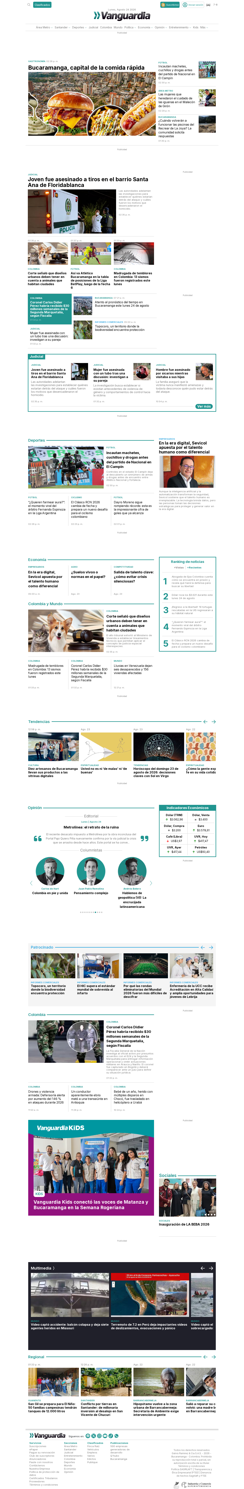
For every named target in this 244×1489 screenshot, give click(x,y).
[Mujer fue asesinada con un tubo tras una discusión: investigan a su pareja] (142, 371)
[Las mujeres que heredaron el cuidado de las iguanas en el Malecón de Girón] (207, 97)
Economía (144, 27)
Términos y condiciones (43, 1484)
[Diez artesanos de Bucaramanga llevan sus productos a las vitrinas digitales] (53, 747)
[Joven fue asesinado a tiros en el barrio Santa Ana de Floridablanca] (72, 211)
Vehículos (93, 1449)
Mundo (118, 27)
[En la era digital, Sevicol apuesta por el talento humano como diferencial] (187, 472)
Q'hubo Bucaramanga (118, 1457)
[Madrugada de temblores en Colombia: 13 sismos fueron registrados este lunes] (134, 253)
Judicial (93, 27)
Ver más (204, 406)
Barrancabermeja (145, 1400)
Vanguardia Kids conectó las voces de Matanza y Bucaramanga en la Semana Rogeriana (91, 1204)
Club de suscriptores (41, 1455)
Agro (74, 567)
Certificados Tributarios (43, 1478)
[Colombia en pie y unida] (50, 871)
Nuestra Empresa (39, 1468)
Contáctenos (37, 1465)
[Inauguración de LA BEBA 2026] (187, 1198)
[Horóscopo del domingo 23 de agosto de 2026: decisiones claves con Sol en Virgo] (158, 747)
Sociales (164, 1220)
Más (202, 27)
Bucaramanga (167, 117)
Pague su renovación (42, 1452)
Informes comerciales (109, 322)
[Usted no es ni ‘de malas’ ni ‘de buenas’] (106, 747)
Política (128, 27)
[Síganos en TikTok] (110, 1436)
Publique (92, 1462)
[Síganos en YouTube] (105, 1436)
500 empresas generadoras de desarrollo (120, 1449)
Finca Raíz (93, 1446)
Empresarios (167, 439)
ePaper (33, 1449)
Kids (195, 27)
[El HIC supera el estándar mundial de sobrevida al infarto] (99, 965)
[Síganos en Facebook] (88, 1436)
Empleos (92, 1452)
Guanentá (34, 1400)
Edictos (91, 1458)
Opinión (160, 27)
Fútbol (162, 62)
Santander (61, 27)
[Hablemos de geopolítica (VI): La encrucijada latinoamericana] (132, 871)
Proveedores (37, 1481)
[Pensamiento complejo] (91, 871)
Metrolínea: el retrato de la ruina (91, 827)
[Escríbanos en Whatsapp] (116, 1436)
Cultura (33, 765)
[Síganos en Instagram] (99, 1436)
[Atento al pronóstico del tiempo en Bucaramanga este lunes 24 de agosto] (83, 305)
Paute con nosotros (41, 1462)
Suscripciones (37, 1446)
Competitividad (123, 567)
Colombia (106, 27)
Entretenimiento (179, 27)
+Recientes (194, 567)
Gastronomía (36, 61)
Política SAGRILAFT (181, 1469)
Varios (91, 1455)
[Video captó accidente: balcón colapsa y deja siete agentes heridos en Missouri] (70, 1295)
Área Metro (43, 27)
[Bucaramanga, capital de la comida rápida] (92, 104)
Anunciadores (37, 1458)
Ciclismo (76, 497)
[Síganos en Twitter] (93, 1436)
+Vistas (179, 567)
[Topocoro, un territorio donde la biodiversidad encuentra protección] (83, 330)
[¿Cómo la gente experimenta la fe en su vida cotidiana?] (211, 747)
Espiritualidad (90, 765)
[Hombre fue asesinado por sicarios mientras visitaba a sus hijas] (204, 371)
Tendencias (140, 765)
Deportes (78, 27)
